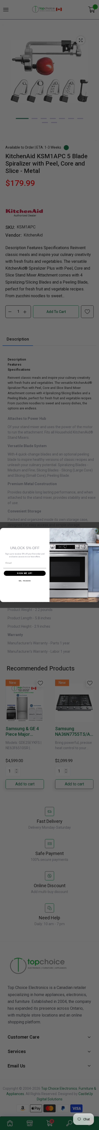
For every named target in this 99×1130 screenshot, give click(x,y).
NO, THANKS (25, 581)
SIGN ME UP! (24, 573)
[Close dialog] (96, 530)
